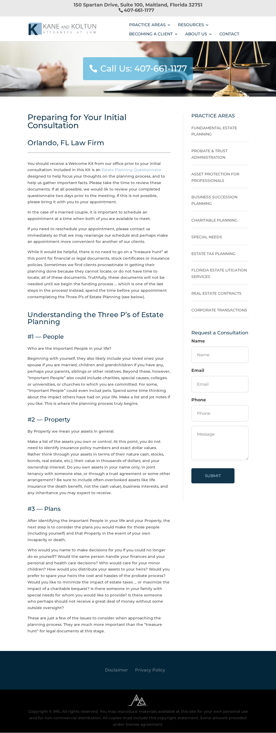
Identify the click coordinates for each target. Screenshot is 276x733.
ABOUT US (196, 34)
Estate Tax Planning (213, 253)
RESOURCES (191, 25)
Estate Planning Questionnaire (131, 169)
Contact (229, 34)
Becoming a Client (151, 34)
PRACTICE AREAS (147, 25)
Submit (213, 475)
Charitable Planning (214, 220)
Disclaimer (116, 670)
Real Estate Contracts (216, 293)
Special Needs (206, 237)
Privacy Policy (150, 670)
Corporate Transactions (219, 310)
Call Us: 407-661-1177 (143, 68)
